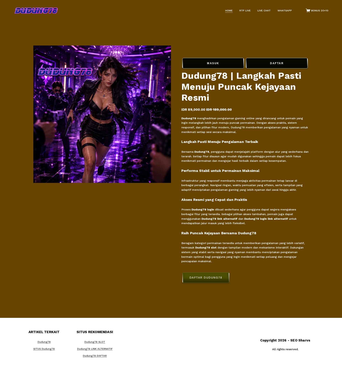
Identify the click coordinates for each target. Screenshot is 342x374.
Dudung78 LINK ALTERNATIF (95, 348)
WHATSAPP (285, 10)
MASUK (213, 63)
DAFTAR (277, 63)
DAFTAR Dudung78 (206, 277)
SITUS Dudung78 (44, 348)
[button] (245, 278)
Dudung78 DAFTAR (95, 355)
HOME (229, 10)
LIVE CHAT (264, 10)
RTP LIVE (245, 10)
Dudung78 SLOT (94, 341)
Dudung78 (189, 118)
